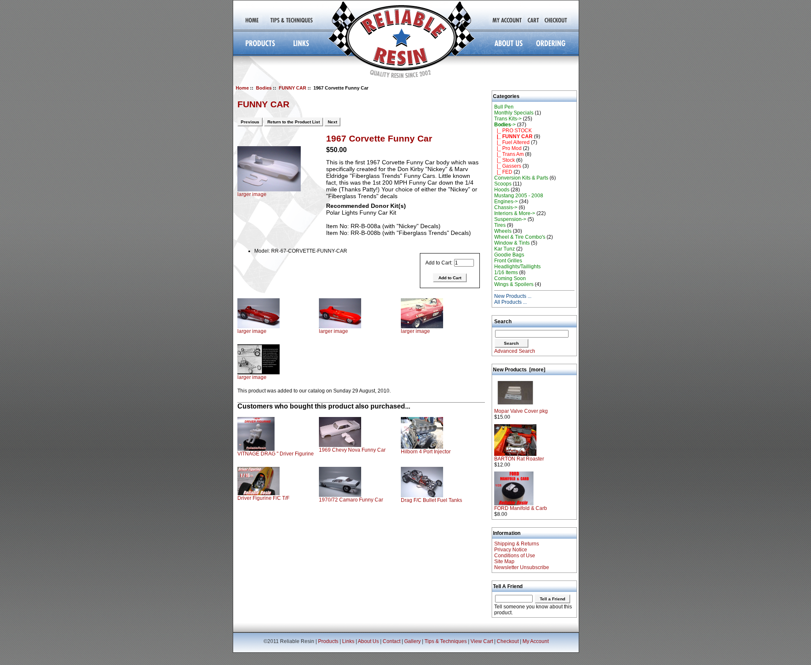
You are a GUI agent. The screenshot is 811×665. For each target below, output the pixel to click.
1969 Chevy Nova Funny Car (352, 450)
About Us (368, 641)
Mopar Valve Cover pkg (521, 411)
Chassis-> (505, 207)
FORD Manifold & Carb (520, 508)
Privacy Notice (510, 550)
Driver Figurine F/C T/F (263, 498)
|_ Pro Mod (508, 148)
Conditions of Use (514, 556)
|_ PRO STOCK (513, 131)
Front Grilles (508, 261)
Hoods (501, 190)
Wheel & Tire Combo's (519, 237)
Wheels (503, 231)
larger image (252, 331)
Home (242, 87)
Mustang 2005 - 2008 (518, 196)
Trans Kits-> (508, 119)
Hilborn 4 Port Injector (426, 452)
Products (328, 641)
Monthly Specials (513, 113)
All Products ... (510, 302)
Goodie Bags (509, 255)
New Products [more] (519, 370)
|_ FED (503, 172)
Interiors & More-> (514, 213)
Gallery (412, 641)
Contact (391, 641)
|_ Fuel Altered (512, 142)
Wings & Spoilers (513, 284)
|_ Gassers (507, 166)
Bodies (264, 87)
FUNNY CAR (292, 87)
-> (505, 125)
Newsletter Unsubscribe (521, 567)
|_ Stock (504, 160)
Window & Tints (512, 243)
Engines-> (506, 201)
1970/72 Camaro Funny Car (351, 500)
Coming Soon (510, 278)
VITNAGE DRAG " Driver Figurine (275, 454)
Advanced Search (514, 351)
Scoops (503, 184)
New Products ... (512, 296)
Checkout (508, 641)
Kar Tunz (504, 249)
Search (503, 321)
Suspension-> (510, 219)
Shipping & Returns (516, 544)
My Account (536, 641)
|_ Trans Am (509, 154)
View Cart (482, 641)
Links (348, 641)
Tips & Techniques (446, 641)
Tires (500, 225)
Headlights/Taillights (517, 267)
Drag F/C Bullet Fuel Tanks (431, 500)
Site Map (504, 561)
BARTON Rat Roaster (519, 459)
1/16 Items (506, 272)
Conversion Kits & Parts (521, 178)
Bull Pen (504, 107)
